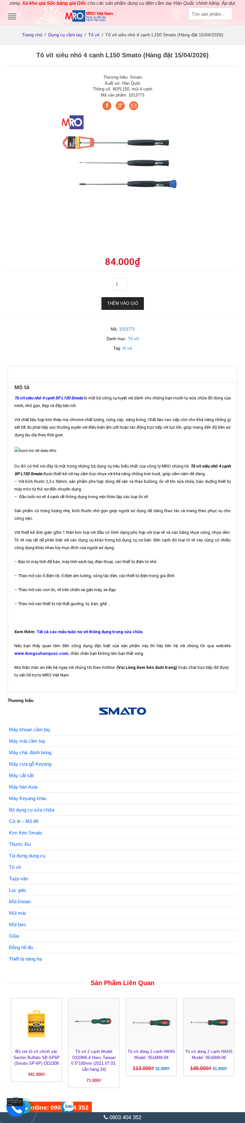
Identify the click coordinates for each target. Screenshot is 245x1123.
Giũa (14, 936)
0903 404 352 (124, 1117)
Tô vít (94, 34)
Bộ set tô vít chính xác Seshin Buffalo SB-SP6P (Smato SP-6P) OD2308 (36, 1057)
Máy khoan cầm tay (29, 729)
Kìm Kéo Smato (25, 832)
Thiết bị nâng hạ (25, 959)
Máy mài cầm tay (27, 741)
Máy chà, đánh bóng (30, 752)
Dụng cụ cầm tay (65, 34)
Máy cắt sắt (21, 775)
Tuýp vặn (18, 878)
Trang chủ (32, 34)
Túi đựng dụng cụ (27, 855)
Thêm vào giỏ (122, 303)
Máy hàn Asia (23, 787)
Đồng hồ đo (21, 947)
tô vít (127, 348)
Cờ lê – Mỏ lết (23, 821)
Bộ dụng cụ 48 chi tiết (63, 1100)
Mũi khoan (20, 901)
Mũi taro (17, 924)
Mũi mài (17, 913)
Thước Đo (20, 844)
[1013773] (122, 163)
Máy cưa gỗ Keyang (30, 764)
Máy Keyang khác (28, 798)
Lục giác (17, 890)
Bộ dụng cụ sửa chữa (31, 809)
